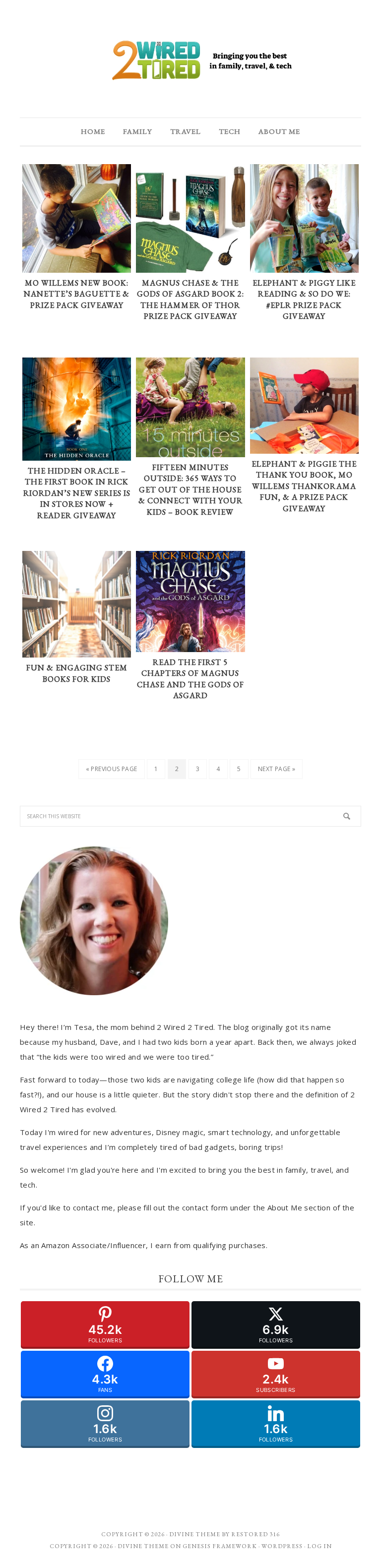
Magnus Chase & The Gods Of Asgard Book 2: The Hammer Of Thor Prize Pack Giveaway (190, 300)
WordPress (282, 1546)
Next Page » (276, 769)
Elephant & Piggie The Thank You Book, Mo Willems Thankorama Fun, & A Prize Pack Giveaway (304, 486)
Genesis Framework (220, 1546)
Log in (319, 1546)
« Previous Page (111, 769)
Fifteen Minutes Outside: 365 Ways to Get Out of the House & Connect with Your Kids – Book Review (190, 489)
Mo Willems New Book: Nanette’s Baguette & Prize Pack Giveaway (76, 294)
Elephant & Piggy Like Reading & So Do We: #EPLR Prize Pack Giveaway (304, 300)
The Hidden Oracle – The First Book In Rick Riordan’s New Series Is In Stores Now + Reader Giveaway (76, 493)
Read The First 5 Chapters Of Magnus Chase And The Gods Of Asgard (190, 679)
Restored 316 (255, 1534)
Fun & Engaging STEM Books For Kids (76, 673)
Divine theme (194, 1534)
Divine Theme (143, 1546)
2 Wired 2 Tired (190, 61)
